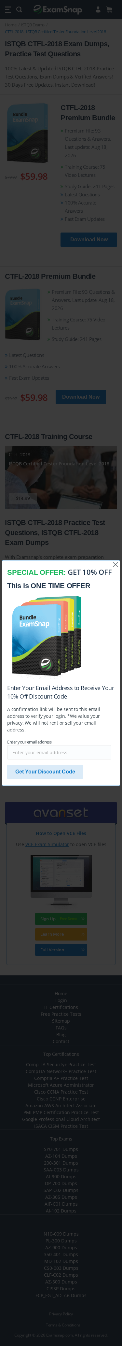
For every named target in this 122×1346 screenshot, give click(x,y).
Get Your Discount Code (45, 771)
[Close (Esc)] (115, 564)
